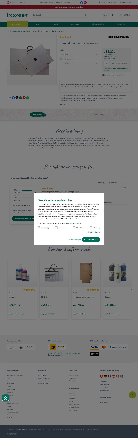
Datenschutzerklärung (74, 223)
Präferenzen (62, 228)
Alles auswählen (91, 239)
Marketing (96, 228)
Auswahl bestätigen (74, 240)
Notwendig (45, 228)
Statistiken (80, 228)
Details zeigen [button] (93, 232)
